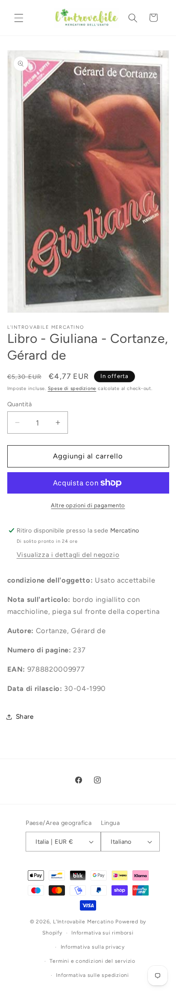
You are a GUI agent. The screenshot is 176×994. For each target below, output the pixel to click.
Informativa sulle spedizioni (92, 975)
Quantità (19, 404)
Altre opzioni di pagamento (88, 505)
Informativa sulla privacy (93, 947)
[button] (19, 17)
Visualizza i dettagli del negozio (68, 555)
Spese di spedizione (72, 388)
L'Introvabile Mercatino (83, 922)
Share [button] (25, 716)
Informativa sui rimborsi (102, 933)
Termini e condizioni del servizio (92, 961)
